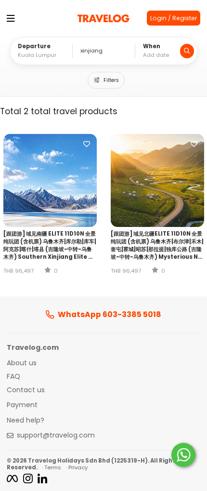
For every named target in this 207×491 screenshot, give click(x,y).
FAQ (13, 376)
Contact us (26, 390)
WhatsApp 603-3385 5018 (109, 314)
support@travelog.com (56, 435)
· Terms (51, 467)
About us (22, 363)
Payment (22, 405)
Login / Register (173, 18)
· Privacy (77, 467)
